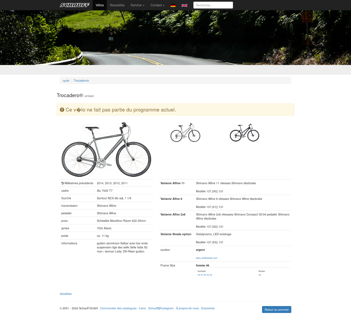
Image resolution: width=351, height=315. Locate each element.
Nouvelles (117, 5)
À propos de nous (187, 308)
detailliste (66, 294)
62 (211, 274)
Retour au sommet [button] (277, 309)
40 (260, 274)
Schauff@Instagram (161, 308)
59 (208, 274)
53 (202, 274)
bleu (198, 258)
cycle (66, 80)
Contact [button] (156, 5)
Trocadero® (81, 80)
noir (215, 258)
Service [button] (136, 5)
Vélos (100, 5)
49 (199, 274)
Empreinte (207, 308)
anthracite (207, 258)
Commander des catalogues (118, 308)
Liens (142, 308)
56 (205, 274)
